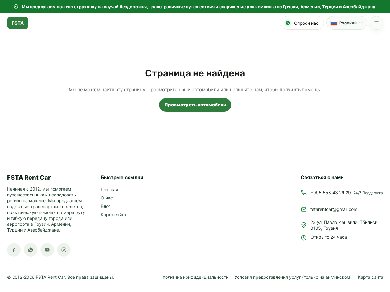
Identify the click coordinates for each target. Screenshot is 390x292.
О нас (107, 198)
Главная (109, 189)
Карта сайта (113, 214)
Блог (105, 206)
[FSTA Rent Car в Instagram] (64, 250)
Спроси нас (306, 23)
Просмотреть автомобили (195, 105)
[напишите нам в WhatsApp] (30, 250)
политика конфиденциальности (195, 277)
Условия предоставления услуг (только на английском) (293, 277)
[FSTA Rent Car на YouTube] (47, 250)
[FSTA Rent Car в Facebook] (14, 250)
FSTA (18, 23)
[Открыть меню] (376, 23)
